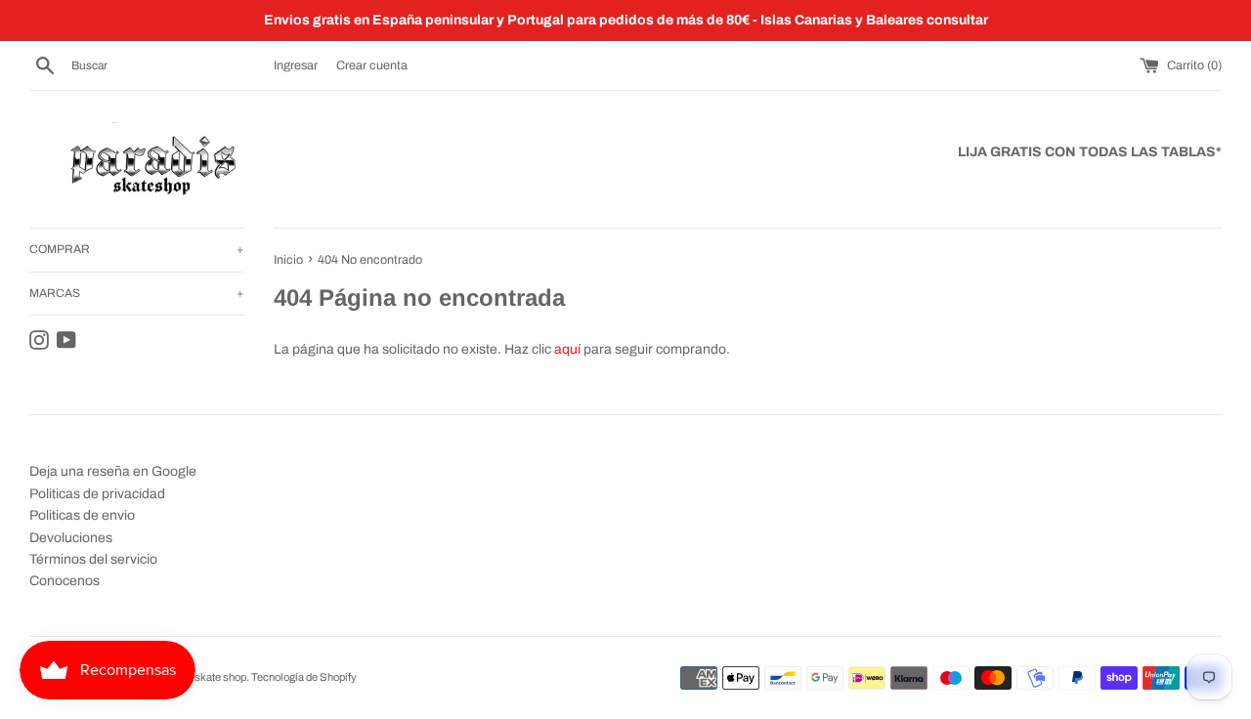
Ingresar (296, 65)
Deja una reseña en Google (112, 471)
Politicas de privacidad (97, 493)
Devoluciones (70, 537)
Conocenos (64, 580)
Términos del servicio (93, 559)
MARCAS (136, 293)
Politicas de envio (82, 515)
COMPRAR (136, 249)
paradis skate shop (201, 677)
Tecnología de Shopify (304, 677)
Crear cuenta (372, 65)
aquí (567, 349)
